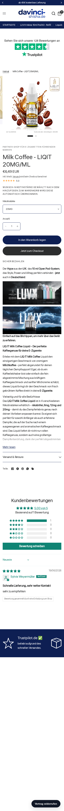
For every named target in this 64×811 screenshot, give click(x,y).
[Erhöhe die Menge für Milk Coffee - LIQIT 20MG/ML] (17, 226)
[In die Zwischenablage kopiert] (32, 469)
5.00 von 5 (41, 508)
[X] (17, 469)
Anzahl (6, 218)
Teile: (5, 469)
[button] (16, 520)
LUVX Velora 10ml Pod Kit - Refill (35, 25)
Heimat (6, 71)
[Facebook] (12, 469)
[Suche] (53, 13)
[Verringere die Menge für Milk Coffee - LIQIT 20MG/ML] (6, 226)
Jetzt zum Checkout (32, 251)
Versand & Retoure (13, 457)
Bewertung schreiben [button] (32, 546)
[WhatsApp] (27, 469)
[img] (11, 571)
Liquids (58, 25)
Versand (16, 176)
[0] (59, 13)
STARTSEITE (9, 25)
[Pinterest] (22, 469)
